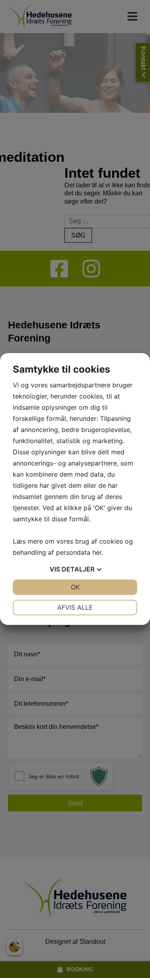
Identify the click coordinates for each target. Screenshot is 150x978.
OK (75, 587)
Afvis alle (75, 607)
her (97, 552)
